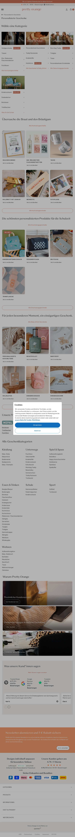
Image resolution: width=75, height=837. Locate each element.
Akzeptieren (37, 425)
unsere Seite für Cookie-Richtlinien (27, 420)
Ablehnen (37, 431)
